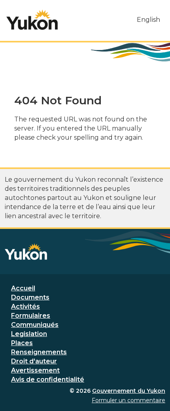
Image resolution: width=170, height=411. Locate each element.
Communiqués (35, 324)
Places (22, 343)
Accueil (23, 288)
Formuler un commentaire (128, 400)
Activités (25, 306)
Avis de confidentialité (47, 379)
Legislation (29, 334)
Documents (30, 297)
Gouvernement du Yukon (128, 390)
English (148, 19)
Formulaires (30, 315)
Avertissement (35, 370)
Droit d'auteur (34, 361)
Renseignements (39, 352)
